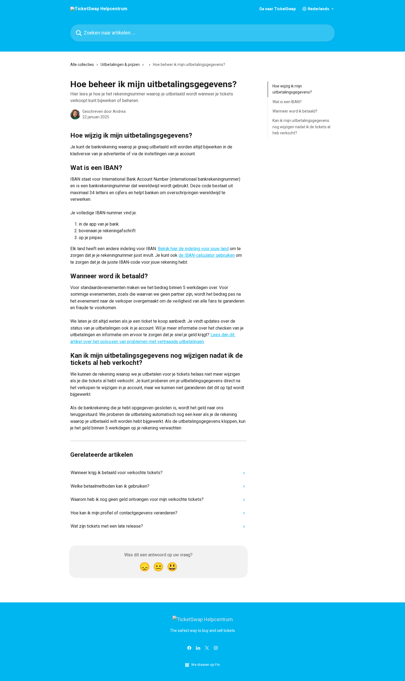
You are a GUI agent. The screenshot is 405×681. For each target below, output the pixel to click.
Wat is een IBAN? (287, 102)
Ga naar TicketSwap (277, 9)
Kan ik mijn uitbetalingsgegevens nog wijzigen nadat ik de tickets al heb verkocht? (301, 126)
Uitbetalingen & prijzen (120, 64)
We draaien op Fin (205, 665)
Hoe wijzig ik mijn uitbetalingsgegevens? (292, 89)
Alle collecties (82, 64)
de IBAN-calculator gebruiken (207, 255)
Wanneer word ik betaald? (294, 111)
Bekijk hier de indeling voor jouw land (193, 248)
